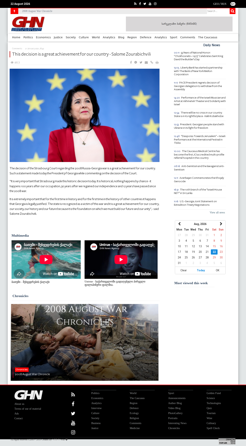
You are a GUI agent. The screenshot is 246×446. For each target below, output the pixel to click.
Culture (84, 37)
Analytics (109, 37)
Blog (121, 37)
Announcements (176, 398)
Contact (18, 418)
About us (19, 404)
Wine (209, 418)
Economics (43, 37)
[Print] (157, 62)
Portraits (172, 418)
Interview (96, 408)
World (96, 37)
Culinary (211, 423)
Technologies (214, 403)
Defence (145, 37)
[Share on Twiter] (141, 62)
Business (96, 423)
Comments (187, 37)
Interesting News (177, 423)
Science (211, 398)
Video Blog (174, 408)
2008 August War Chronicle (37, 11)
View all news (217, 212)
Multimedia (20, 235)
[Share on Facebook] (131, 62)
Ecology (134, 413)
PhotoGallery (175, 413)
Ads (16, 413)
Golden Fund (214, 393)
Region (132, 37)
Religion (134, 418)
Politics (28, 37)
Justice (58, 37)
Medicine (135, 428)
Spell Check (213, 428)
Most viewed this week (191, 283)
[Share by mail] (146, 62)
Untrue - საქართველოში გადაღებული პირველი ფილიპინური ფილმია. (115, 283)
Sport (173, 37)
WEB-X (56, 439)
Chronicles (20, 296)
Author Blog (175, 403)
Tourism (211, 413)
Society (71, 37)
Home (16, 37)
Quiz (209, 408)
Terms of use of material (27, 408)
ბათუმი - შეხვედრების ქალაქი (31, 282)
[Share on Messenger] (135, 62)
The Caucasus (207, 37)
